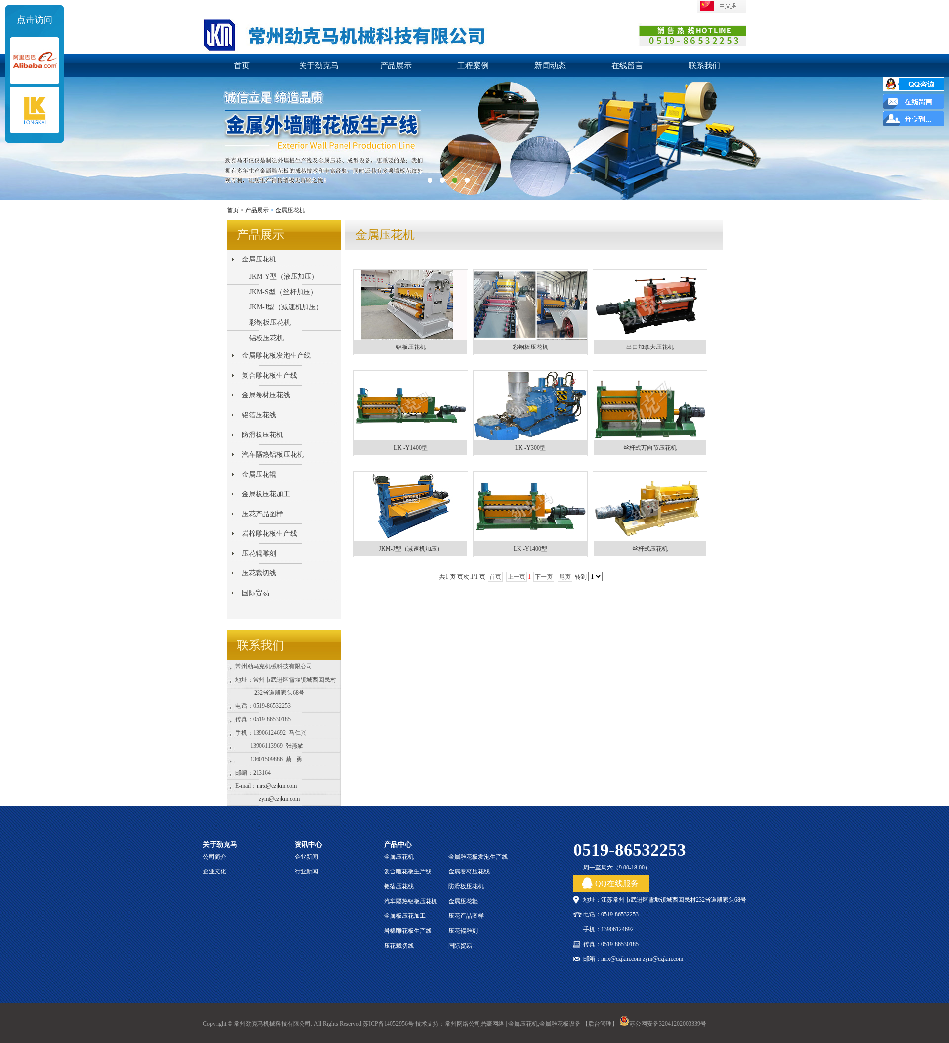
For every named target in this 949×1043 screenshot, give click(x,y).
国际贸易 (255, 593)
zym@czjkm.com (279, 798)
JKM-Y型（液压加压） (283, 276)
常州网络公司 (462, 1023)
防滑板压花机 (262, 434)
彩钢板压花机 (530, 347)
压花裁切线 (259, 573)
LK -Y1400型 (411, 447)
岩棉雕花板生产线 (269, 533)
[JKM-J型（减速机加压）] (410, 539)
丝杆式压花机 (650, 548)
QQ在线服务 (617, 883)
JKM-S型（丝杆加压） (283, 292)
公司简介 (214, 856)
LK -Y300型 (530, 447)
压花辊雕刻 (259, 553)
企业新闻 (306, 856)
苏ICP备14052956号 (388, 1023)
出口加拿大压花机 (650, 347)
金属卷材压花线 (266, 395)
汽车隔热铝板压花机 (273, 454)
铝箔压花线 (259, 415)
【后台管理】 (600, 1023)
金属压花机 (290, 210)
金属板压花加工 (266, 494)
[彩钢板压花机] (530, 337)
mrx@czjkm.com (277, 785)
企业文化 (214, 871)
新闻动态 (550, 65)
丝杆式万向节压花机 (650, 447)
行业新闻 (306, 871)
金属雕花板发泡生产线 (276, 355)
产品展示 (396, 65)
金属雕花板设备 (560, 1023)
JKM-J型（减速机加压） (411, 548)
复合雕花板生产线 (269, 375)
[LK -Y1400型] (410, 438)
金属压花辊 (259, 474)
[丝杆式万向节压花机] (650, 438)
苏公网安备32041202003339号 (667, 1023)
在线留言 (627, 65)
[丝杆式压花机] (650, 539)
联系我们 (704, 65)
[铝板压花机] (410, 337)
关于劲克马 (319, 65)
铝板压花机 (411, 347)
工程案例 (473, 65)
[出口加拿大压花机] (650, 337)
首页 (242, 65)
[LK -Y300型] (530, 438)
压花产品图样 (262, 514)
